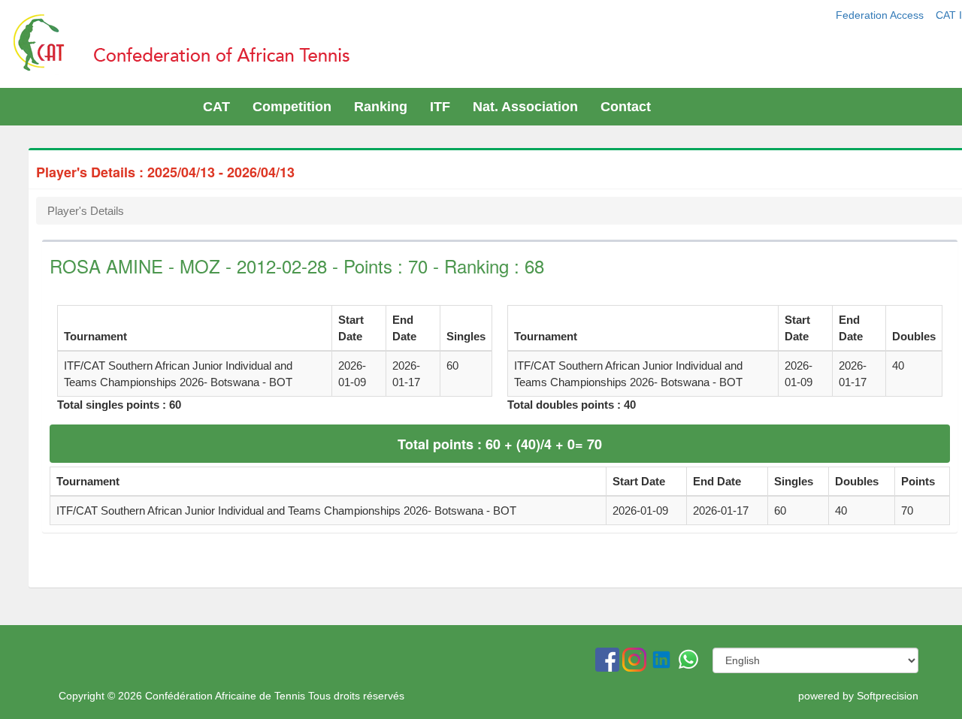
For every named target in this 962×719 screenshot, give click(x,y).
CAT (216, 106)
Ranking (380, 106)
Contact (625, 106)
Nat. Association (525, 106)
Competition (292, 106)
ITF (440, 106)
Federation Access (881, 15)
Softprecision (887, 696)
